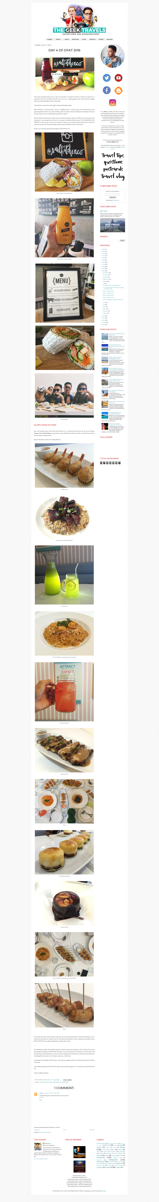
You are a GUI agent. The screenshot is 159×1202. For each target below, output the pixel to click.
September (106, 279)
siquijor (106, 1163)
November (106, 274)
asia (121, 1145)
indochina (105, 1151)
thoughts (99, 1167)
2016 (103, 271)
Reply (40, 1100)
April (104, 306)
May (104, 304)
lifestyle (99, 1155)
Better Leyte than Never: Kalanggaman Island (115, 358)
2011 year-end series (113, 1143)
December (106, 272)
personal (99, 1160)
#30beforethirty (101, 1143)
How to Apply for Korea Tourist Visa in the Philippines (116, 369)
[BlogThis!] (66, 1080)
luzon (106, 1155)
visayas (118, 1167)
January (105, 313)
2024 (103, 253)
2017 (103, 268)
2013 (103, 320)
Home (64, 1129)
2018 (103, 266)
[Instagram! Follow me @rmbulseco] (113, 108)
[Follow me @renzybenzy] (107, 83)
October (105, 277)
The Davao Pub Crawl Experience (111, 285)
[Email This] (64, 1080)
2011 (103, 324)
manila (121, 1155)
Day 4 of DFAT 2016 (108, 291)
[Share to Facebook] (69, 1080)
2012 (103, 322)
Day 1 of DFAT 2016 (108, 297)
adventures (106, 1145)
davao (42, 1082)
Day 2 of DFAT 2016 (108, 295)
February (105, 311)
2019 (103, 264)
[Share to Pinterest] (71, 1080)
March (105, 309)
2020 (103, 262)
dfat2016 (49, 1082)
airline (115, 1145)
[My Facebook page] (107, 95)
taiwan (120, 1165)
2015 (103, 316)
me (121, 145)
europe (104, 1149)
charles (41, 1093)
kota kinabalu (118, 1153)
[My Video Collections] (118, 83)
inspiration (122, 1151)
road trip (119, 1161)
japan (101, 1153)
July (104, 283)
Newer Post (37, 1129)
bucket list (107, 147)
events (112, 1149)
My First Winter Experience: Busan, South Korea (116, 380)
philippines (64, 1082)
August (105, 281)
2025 (103, 251)
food (120, 1149)
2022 (103, 257)
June (104, 302)
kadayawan (109, 1153)
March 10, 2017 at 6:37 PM (52, 1093)
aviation (99, 1147)
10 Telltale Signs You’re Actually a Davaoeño (115, 413)
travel (108, 1167)
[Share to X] (67, 1080)
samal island (100, 1163)
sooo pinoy (113, 1163)
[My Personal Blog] (118, 95)
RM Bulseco (47, 1079)
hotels (98, 1151)
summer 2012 (100, 1165)
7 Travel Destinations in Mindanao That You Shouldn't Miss (116, 346)
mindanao (56, 1082)
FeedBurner (116, 200)
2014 (103, 318)
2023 (103, 255)
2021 (103, 260)
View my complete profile (41, 1158)
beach (107, 1147)
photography (101, 1161)
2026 (103, 249)
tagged (115, 1165)
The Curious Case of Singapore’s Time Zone (115, 424)
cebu (114, 1147)
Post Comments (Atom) (45, 1132)
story (120, 1163)
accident (41, 1097)
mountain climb (117, 1157)
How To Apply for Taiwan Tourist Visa (113, 299)
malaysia (114, 1155)
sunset (109, 1165)
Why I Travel (103, 211)
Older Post (91, 1129)
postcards (111, 1161)
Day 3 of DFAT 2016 (108, 293)
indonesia (113, 1151)
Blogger (104, 1191)
